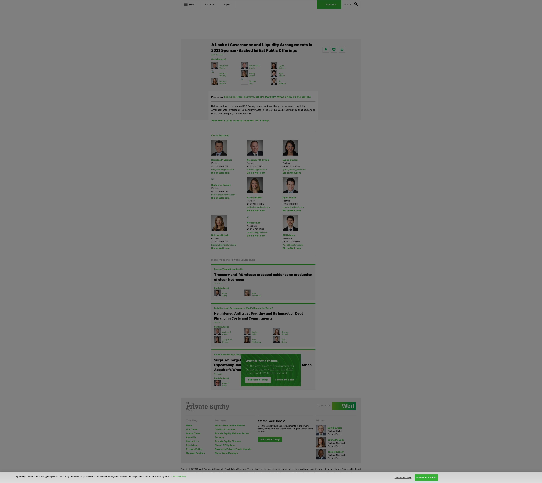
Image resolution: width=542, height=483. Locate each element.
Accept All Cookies (426, 477)
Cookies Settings (403, 477)
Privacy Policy (179, 476)
